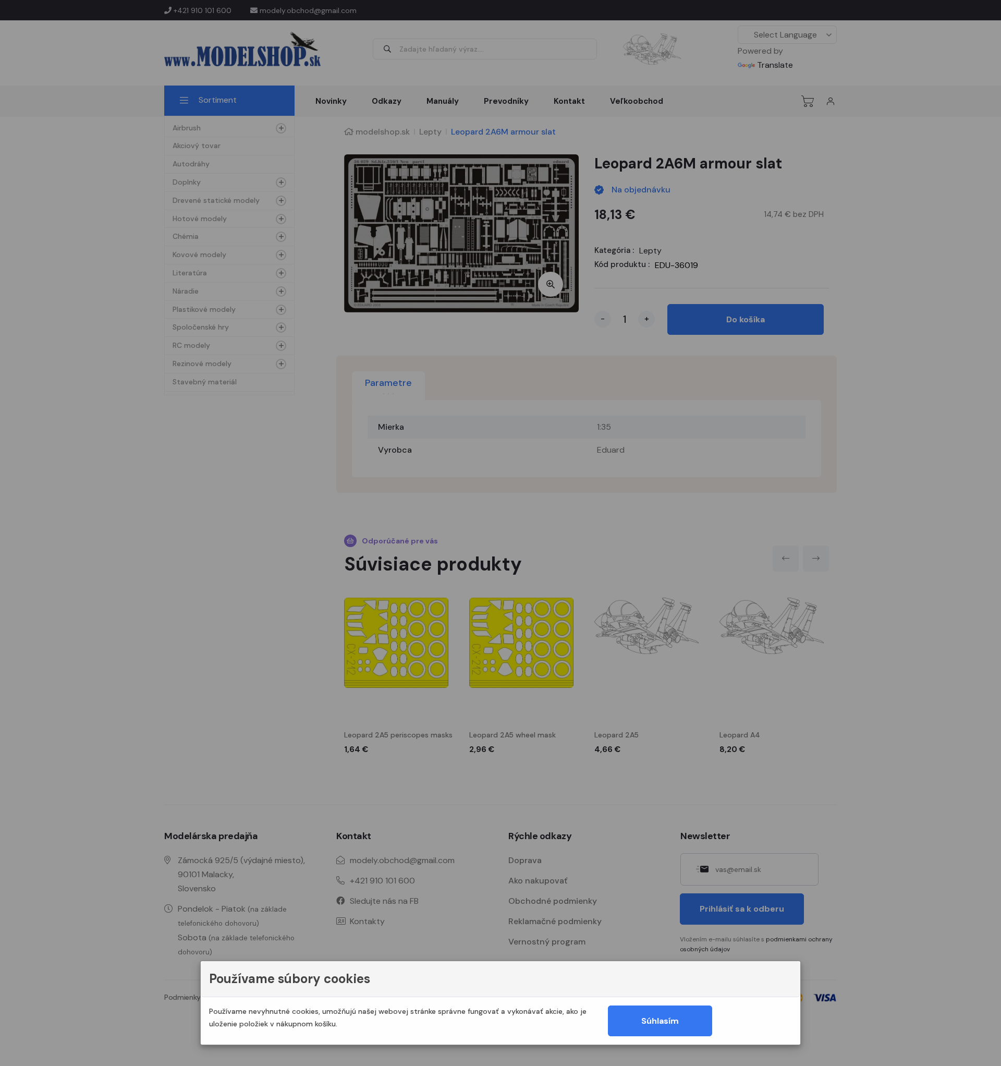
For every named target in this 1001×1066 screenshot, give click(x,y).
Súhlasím (660, 1020)
